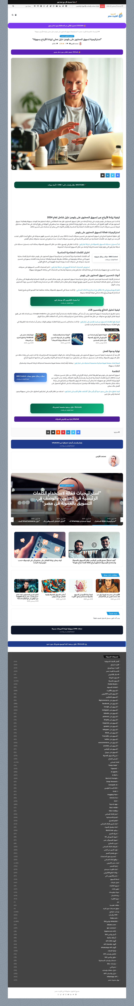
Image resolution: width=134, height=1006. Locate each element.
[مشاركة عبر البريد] (102, 175)
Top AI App (113, 804)
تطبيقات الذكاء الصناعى (110, 847)
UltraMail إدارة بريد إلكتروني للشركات (67, 419)
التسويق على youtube (110, 746)
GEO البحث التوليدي (110, 788)
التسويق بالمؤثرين (111, 697)
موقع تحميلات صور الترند (111, 908)
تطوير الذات (115, 889)
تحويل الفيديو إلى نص (110, 840)
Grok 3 (115, 791)
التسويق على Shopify (110, 720)
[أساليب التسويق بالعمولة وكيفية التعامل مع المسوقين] (53, 586)
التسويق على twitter (111, 739)
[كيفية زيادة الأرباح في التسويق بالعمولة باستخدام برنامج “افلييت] (81, 586)
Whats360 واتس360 (110, 921)
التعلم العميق (113, 821)
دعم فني (113, 967)
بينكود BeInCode (111, 830)
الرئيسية (95, 31)
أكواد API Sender (110, 944)
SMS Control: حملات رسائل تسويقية (106, 258)
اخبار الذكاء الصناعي (111, 814)
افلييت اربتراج (115, 664)
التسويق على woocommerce (107, 742)
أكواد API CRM (111, 941)
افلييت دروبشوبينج (113, 668)
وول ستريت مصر (113, 980)
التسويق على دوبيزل (111, 752)
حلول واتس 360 (110, 957)
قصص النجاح (112, 759)
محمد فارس (74, 43)
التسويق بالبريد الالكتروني (109, 694)
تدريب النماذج (112, 843)
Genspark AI (112, 785)
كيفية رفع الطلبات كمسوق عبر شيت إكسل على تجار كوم (100, 322)
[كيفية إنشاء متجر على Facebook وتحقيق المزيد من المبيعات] (40, 337)
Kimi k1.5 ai (113, 798)
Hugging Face (112, 795)
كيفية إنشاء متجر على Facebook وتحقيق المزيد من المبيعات (25, 337)
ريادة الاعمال (115, 895)
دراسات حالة (111, 964)
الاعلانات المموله (112, 687)
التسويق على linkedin (110, 713)
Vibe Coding (113, 811)
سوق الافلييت (115, 899)
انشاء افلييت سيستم (110, 869)
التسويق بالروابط (114, 677)
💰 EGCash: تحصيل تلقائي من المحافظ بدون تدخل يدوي (67, 26)
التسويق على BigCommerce (108, 700)
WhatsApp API (112, 977)
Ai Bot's (114, 775)
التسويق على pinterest (110, 716)
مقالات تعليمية (114, 905)
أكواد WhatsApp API (108, 947)
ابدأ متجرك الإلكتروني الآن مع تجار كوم (67, 301)
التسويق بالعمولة (113, 681)
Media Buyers (112, 684)
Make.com (113, 918)
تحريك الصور (113, 834)
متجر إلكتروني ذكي (111, 876)
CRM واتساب (113, 915)
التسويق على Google (110, 707)
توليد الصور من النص (110, 850)
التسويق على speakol (110, 726)
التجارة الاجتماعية (111, 817)
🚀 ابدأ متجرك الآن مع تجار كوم (67, 2)
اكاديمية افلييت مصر (85, 31)
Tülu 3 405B (113, 808)
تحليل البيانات (115, 882)
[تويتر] (113, 175)
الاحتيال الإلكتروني (113, 674)
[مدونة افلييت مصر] (115, 15)
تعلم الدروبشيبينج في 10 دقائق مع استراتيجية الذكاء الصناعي (98, 290)
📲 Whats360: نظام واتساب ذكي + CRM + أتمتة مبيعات (67, 185)
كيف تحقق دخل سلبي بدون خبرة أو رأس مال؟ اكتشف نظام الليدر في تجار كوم (92, 391)
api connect (111, 928)
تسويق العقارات (114, 886)
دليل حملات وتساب (109, 970)
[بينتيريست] (63, 432)
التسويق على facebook (109, 703)
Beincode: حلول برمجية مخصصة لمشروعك (67, 408)
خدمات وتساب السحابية (107, 960)
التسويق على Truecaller (109, 736)
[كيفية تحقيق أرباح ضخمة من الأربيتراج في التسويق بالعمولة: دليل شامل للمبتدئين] (114, 337)
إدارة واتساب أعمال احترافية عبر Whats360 (67, 444)
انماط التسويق (114, 879)
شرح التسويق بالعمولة (110, 755)
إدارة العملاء (112, 951)
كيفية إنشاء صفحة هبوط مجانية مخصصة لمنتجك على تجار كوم (97, 363)
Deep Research (111, 782)
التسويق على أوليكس (110, 749)
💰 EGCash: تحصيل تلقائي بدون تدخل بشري (67, 52)
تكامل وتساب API (109, 954)
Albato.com (111, 925)
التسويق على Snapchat (109, 723)
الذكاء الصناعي (114, 762)
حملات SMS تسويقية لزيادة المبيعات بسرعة (67, 630)
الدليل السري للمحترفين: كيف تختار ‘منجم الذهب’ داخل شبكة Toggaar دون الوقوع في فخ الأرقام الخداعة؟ (27, 596)
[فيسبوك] (118, 175)
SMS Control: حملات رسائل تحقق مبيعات (30, 377)
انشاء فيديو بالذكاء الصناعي (109, 824)
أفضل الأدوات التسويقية (112, 661)
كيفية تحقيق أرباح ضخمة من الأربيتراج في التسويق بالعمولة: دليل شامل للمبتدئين (97, 337)
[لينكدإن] (108, 175)
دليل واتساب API (110, 973)
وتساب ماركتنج (114, 912)
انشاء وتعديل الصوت (111, 827)
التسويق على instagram (109, 710)
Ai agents (114, 772)
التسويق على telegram (110, 729)
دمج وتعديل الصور (111, 853)
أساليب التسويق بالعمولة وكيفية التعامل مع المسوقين (55, 595)
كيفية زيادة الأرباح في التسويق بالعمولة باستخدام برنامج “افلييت (82, 595)
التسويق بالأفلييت (112, 690)
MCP (115, 801)
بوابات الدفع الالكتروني (110, 873)
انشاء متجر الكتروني (113, 863)
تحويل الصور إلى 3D (111, 837)
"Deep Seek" (112, 765)
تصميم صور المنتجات (108, 856)
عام (118, 902)
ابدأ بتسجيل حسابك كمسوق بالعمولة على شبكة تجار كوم (99, 244)
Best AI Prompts (111, 778)
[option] (67, 499)
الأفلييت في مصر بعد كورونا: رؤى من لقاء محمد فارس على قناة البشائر (108, 595)
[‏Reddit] (58, 432)
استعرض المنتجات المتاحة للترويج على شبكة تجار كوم (71, 267)
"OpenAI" (114, 768)
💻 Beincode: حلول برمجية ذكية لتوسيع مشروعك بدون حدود (66, 644)
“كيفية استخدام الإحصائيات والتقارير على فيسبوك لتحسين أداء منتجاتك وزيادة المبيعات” (60, 337)
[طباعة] (48, 432)
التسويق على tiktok (111, 733)
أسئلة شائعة (111, 938)
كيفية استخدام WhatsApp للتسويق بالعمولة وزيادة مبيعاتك (67, 498)
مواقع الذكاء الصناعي (110, 860)
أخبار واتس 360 (110, 934)
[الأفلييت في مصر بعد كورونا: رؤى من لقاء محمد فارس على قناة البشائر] (108, 586)
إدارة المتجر (113, 866)
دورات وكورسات (114, 892)
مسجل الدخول (106, 618)
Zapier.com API (110, 931)
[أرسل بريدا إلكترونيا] (70, 43)
